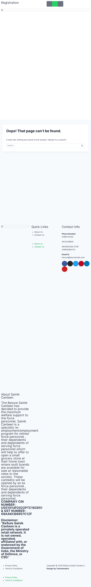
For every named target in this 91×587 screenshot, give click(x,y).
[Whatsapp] (55, 4)
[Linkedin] (87, 263)
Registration (10, 3)
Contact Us (39, 235)
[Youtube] (64, 269)
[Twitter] (75, 263)
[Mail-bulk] (60, 4)
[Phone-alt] (49, 4)
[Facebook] (64, 263)
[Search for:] (45, 145)
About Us (38, 232)
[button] (45, 240)
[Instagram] (70, 263)
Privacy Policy (11, 566)
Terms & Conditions (14, 568)
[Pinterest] (81, 263)
